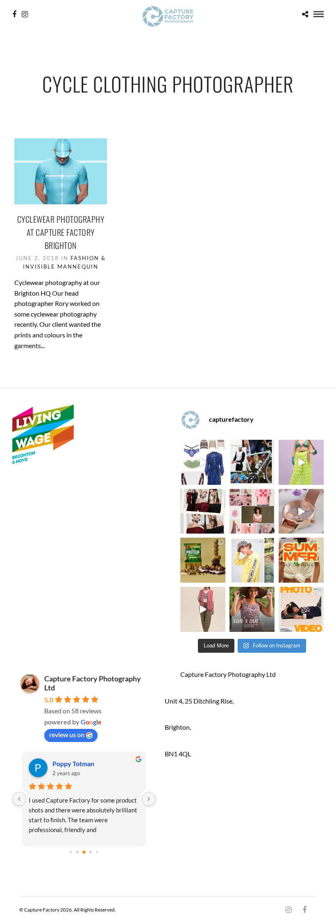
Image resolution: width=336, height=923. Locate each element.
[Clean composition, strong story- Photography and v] (301, 609)
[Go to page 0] (71, 852)
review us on (66, 734)
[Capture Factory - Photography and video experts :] (252, 462)
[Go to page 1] (77, 852)
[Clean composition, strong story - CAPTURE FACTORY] (202, 609)
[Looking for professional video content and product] (301, 462)
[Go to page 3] (90, 852)
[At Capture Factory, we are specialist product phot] (202, 511)
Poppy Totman (73, 763)
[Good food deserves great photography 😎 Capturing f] (202, 560)
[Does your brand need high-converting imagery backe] (202, 462)
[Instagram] (25, 14)
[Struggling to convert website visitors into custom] (301, 560)
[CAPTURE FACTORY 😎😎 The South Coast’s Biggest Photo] (252, 511)
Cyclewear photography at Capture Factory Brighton (60, 232)
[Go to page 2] (84, 852)
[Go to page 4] (97, 852)
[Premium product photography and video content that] (252, 609)
